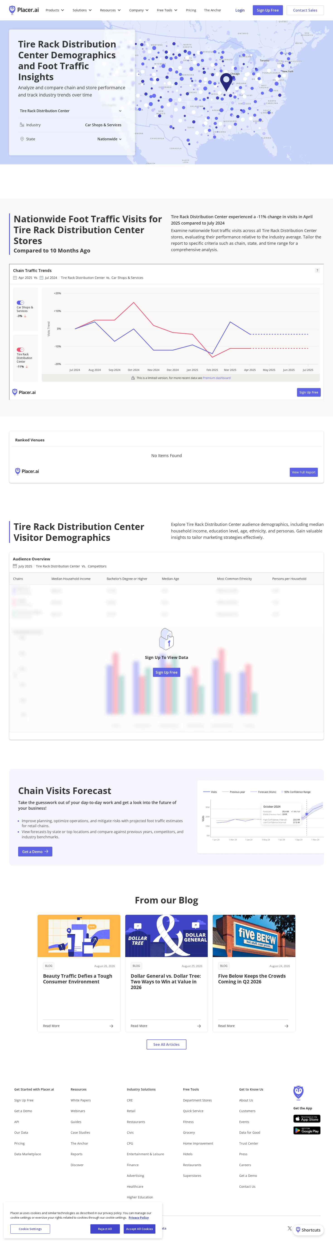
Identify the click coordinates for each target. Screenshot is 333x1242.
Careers (245, 1165)
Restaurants (136, 1122)
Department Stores (197, 1100)
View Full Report (304, 472)
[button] (55, 10)
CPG (130, 1143)
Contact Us (247, 1186)
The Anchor (79, 1143)
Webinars (78, 1111)
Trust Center (248, 1143)
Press (243, 1154)
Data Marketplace (27, 1154)
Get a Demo (23, 1111)
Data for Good (249, 1132)
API (16, 1122)
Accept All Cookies (139, 1229)
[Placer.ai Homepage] (24, 10)
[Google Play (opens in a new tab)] (307, 1130)
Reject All (105, 1229)
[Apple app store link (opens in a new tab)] (307, 1119)
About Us (246, 1100)
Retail (131, 1111)
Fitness (188, 1122)
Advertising (135, 1175)
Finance (133, 1165)
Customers (247, 1111)
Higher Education (140, 1197)
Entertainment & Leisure (145, 1154)
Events (244, 1122)
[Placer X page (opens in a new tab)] (289, 1228)
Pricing (191, 10)
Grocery (189, 1132)
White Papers (81, 1100)
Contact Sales (305, 10)
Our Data (21, 1132)
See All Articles (166, 1044)
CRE (130, 1100)
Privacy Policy (139, 1217)
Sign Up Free (268, 10)
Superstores (192, 1175)
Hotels (188, 1154)
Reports (76, 1154)
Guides (76, 1122)
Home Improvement (198, 1143)
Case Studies (80, 1132)
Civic (130, 1132)
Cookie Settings (30, 1229)
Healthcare (135, 1186)
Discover (77, 1165)
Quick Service (193, 1111)
